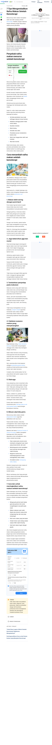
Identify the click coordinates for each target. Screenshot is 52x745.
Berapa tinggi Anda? (10, 565)
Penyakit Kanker (9, 5)
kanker (25, 96)
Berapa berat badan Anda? (10, 568)
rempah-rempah (16, 309)
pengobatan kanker (12, 417)
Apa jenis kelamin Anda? (9, 558)
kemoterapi (9, 21)
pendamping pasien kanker (18, 365)
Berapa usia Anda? (10, 562)
